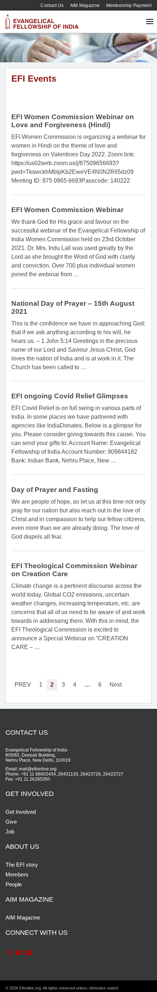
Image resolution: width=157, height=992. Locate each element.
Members (16, 874)
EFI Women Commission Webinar (67, 210)
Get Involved (20, 812)
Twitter (18, 953)
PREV (23, 684)
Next (116, 684)
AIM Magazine (85, 5)
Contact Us (52, 5)
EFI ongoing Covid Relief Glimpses (69, 396)
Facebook (9, 953)
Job (9, 831)
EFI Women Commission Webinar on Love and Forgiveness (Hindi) (72, 121)
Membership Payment (129, 5)
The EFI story (21, 865)
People (13, 884)
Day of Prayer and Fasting (54, 489)
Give (11, 822)
